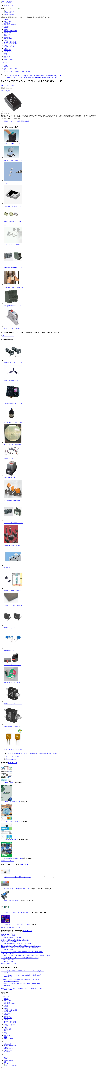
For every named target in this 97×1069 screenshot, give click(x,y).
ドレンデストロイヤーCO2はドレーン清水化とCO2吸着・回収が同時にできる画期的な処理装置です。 (34, 75)
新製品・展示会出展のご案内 (11, 900)
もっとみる (12, 763)
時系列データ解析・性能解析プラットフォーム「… (18, 888)
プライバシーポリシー (10, 1045)
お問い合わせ (7, 1044)
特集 (5, 1062)
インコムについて (8, 1050)
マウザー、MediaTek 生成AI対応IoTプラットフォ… (17, 877)
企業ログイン (7, 1058)
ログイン (6, 1057)
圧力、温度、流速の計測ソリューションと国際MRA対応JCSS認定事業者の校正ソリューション (32, 753)
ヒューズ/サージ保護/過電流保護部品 (19, 121)
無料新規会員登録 (8, 1060)
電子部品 (6, 121)
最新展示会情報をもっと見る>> (9, 964)
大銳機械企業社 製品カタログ (12, 802)
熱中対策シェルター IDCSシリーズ (13, 821)
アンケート (7, 1063)
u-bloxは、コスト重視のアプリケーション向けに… (17, 912)
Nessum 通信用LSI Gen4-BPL (11, 839)
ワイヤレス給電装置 (9, 782)
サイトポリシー (8, 1047)
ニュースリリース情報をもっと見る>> (11, 927)
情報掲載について (8, 1048)
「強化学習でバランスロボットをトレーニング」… (18, 924)
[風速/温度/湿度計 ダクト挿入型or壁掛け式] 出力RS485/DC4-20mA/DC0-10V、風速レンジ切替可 (32, 77)
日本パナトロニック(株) (7, 85)
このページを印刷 (5, 90)
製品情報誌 (7, 1051)
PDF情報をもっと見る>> (7, 861)
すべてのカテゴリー (6, 62)
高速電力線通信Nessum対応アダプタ (13, 858)
